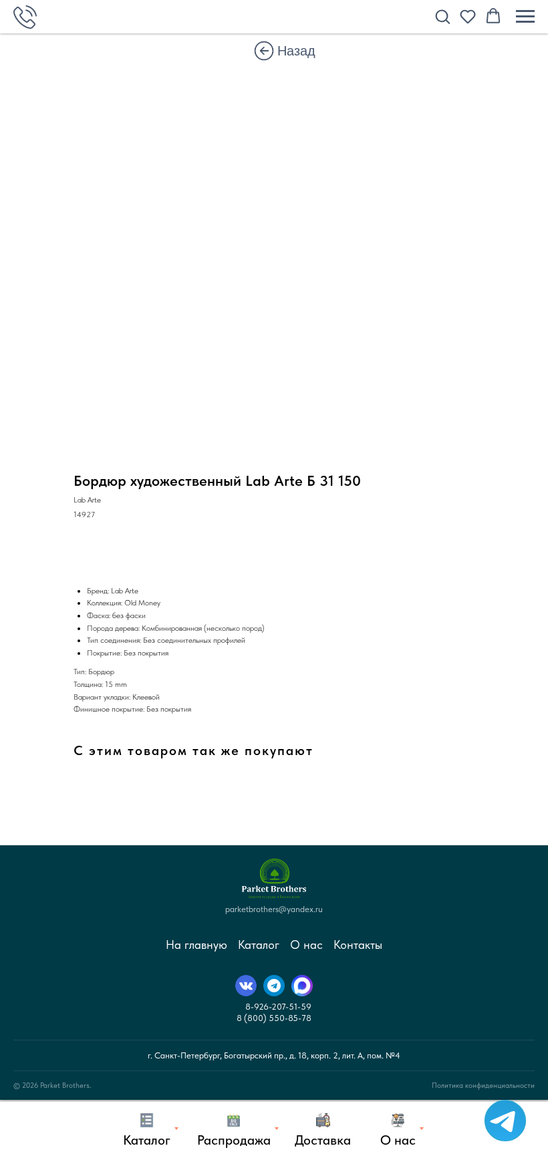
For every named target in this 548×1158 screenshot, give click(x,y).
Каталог (258, 944)
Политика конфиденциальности (483, 1085)
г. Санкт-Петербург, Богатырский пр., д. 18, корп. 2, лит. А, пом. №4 (274, 1055)
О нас (306, 944)
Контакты (357, 944)
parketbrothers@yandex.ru (274, 909)
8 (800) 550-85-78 (274, 1018)
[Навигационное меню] (525, 16)
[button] (442, 16)
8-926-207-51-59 (278, 1007)
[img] (264, 50)
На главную (196, 944)
